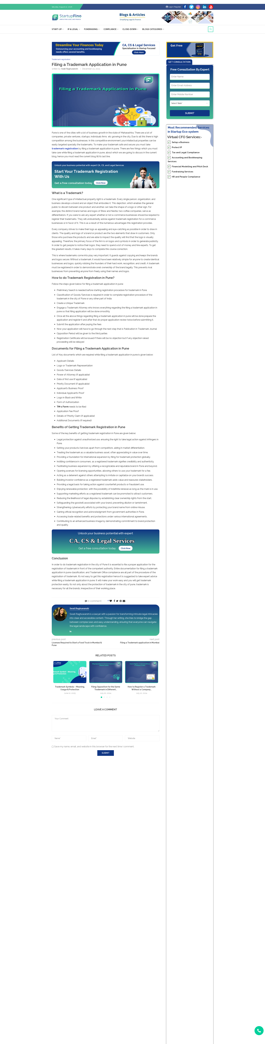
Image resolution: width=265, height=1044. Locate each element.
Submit (189, 113)
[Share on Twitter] (117, 600)
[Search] (210, 29)
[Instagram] (198, 7)
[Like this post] (110, 600)
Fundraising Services (180, 171)
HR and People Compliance (184, 177)
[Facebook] (185, 7)
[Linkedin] (204, 7)
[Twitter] (191, 7)
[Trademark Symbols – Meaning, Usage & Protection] (69, 672)
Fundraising (91, 29)
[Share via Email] (124, 600)
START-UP (57, 29)
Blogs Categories (152, 29)
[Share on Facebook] (114, 600)
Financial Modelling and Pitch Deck (188, 166)
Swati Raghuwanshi (69, 69)
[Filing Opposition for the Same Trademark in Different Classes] (105, 672)
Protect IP (175, 147)
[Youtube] (211, 7)
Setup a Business (178, 142)
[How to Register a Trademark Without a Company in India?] (141, 672)
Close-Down (129, 29)
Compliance (110, 29)
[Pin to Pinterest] (121, 600)
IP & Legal (73, 29)
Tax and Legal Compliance (184, 152)
